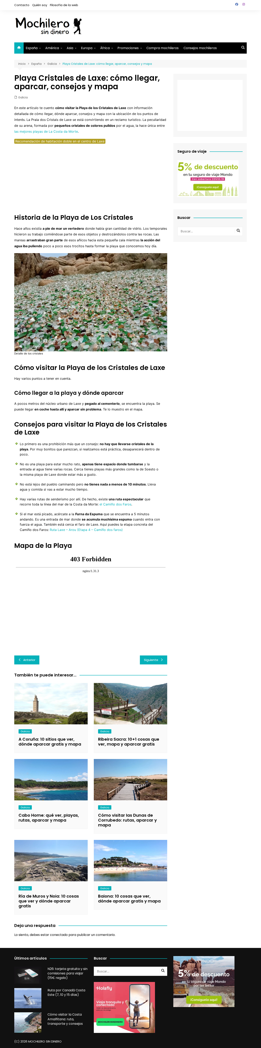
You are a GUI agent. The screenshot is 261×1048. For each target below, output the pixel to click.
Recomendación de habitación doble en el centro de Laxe (59, 141)
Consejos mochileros (200, 48)
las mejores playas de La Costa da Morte (46, 131)
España (32, 48)
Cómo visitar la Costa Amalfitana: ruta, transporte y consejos (65, 1019)
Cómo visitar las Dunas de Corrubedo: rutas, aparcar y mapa (127, 820)
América (52, 48)
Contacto (21, 5)
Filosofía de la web (64, 5)
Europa (86, 48)
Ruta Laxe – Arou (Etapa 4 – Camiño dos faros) (86, 530)
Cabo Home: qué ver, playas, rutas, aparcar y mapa (49, 817)
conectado (59, 934)
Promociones (128, 48)
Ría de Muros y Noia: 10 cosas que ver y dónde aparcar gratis (49, 901)
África (105, 48)
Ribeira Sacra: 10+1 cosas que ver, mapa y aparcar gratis (128, 741)
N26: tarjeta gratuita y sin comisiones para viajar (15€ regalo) (67, 973)
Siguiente (151, 660)
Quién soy (39, 5)
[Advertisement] (172, 25)
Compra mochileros (162, 48)
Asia (70, 48)
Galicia (23, 97)
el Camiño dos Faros (115, 504)
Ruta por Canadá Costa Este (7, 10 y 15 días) (66, 992)
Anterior (29, 660)
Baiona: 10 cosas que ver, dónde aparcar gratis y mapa (129, 898)
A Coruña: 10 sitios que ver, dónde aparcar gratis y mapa (50, 741)
